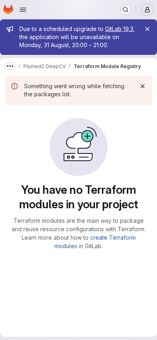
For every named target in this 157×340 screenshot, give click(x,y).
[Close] (147, 29)
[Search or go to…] (125, 10)
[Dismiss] (142, 86)
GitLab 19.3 (119, 28)
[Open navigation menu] (23, 9)
